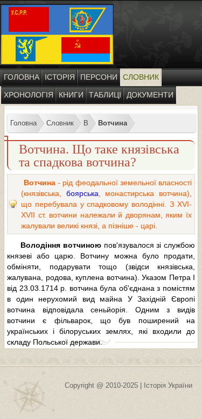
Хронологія (28, 94)
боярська (82, 193)
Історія (60, 77)
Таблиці (105, 94)
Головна (21, 77)
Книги (71, 94)
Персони (98, 77)
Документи (150, 94)
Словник (141, 77)
